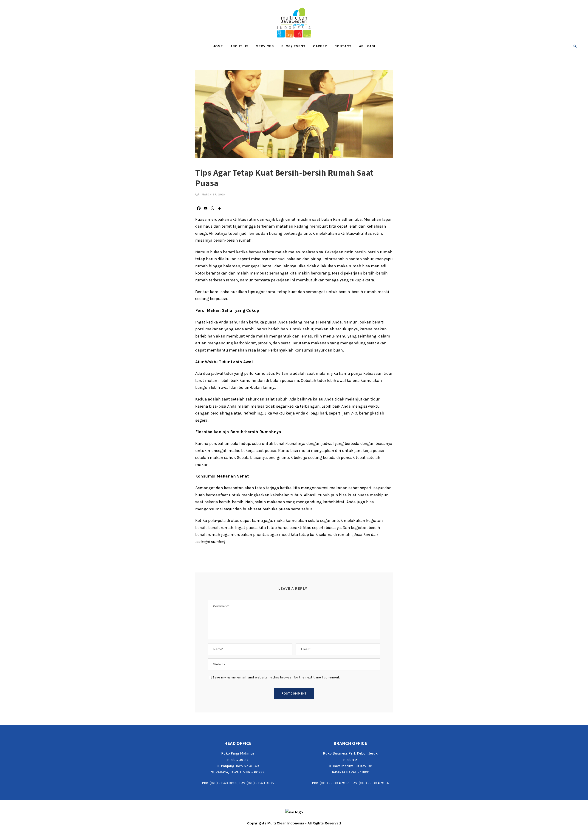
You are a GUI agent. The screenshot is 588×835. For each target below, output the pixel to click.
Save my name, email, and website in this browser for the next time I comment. (276, 677)
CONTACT (343, 46)
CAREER (320, 46)
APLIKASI (367, 46)
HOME (218, 46)
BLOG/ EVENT (293, 46)
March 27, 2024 (214, 194)
